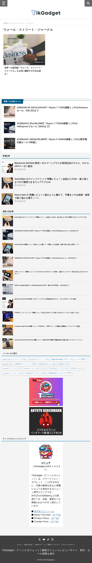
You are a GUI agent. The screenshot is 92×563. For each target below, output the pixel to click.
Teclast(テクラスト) (35, 373)
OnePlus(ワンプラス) (59, 368)
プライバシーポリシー (68, 544)
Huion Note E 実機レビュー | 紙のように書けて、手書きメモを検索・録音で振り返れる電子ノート (47, 244)
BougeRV (7, 364)
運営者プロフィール (44, 511)
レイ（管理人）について (51, 544)
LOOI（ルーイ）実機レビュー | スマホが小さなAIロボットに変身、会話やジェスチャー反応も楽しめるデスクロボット (51, 273)
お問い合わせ (28, 544)
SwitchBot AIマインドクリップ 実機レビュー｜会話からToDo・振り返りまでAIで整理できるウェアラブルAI (51, 217)
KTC (44, 368)
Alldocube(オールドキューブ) (14, 359)
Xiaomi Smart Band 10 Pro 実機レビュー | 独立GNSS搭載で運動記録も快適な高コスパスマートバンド (49, 340)
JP (54, 514)
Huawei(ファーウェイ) (12, 368)
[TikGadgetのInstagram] (52, 539)
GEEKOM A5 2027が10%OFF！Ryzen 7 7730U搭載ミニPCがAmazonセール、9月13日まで (46, 258)
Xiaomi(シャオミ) (60, 373)
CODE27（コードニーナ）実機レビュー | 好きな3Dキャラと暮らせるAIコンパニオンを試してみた (47, 312)
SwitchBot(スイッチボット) (12, 373)
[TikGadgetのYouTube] (43, 539)
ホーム (19, 544)
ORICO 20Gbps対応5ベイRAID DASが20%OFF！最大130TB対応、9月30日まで (42, 285)
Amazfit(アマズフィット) (39, 359)
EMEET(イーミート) (25, 364)
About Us (38, 544)
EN (59, 514)
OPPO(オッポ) (77, 368)
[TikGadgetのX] (39, 539)
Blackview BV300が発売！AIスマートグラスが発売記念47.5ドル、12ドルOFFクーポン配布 (45, 299)
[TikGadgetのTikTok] (48, 539)
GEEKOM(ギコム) (47, 364)
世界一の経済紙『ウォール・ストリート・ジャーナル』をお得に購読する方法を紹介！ (23, 71)
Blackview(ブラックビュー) (68, 359)
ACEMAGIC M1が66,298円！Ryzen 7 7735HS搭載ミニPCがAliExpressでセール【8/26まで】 (47, 231)
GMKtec (63, 364)
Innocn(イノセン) (31, 368)
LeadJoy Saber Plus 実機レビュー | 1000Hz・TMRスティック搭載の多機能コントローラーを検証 (47, 326)
